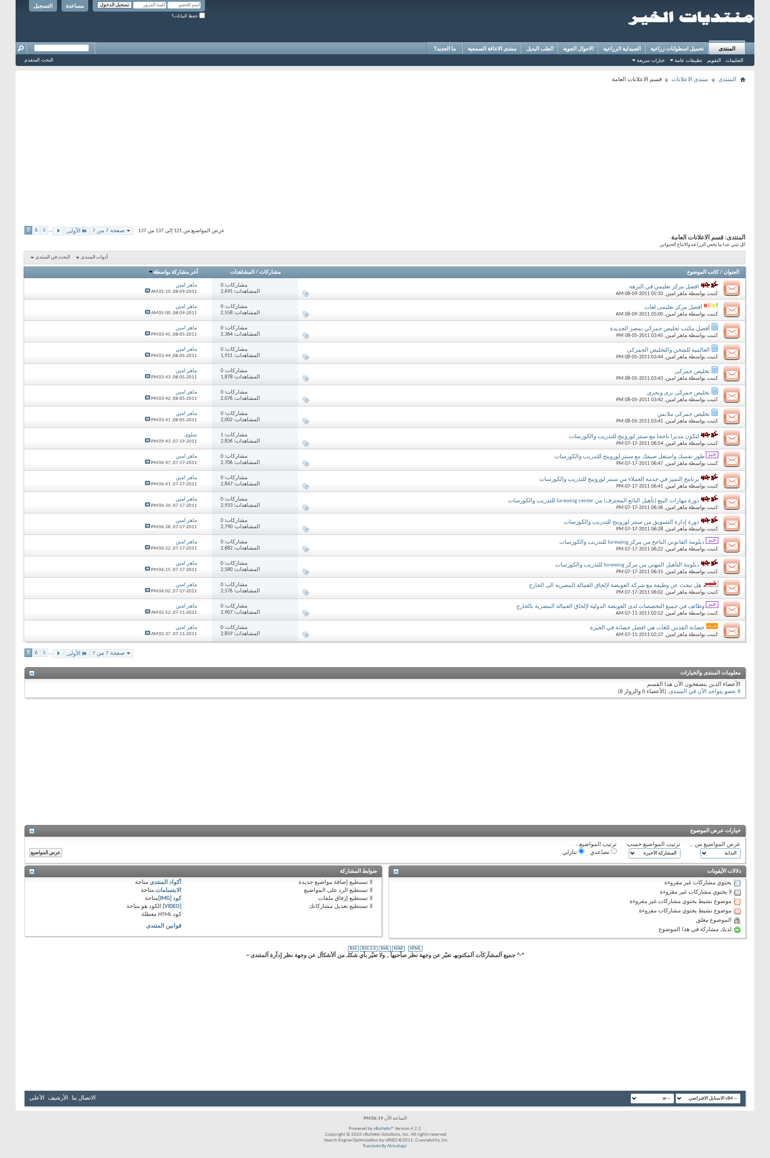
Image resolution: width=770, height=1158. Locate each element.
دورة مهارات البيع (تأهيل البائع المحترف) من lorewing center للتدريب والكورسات (603, 501)
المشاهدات (242, 272)
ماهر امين (676, 293)
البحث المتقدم (39, 59)
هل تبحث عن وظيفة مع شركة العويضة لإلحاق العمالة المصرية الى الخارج (615, 585)
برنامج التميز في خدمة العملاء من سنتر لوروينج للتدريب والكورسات (619, 479)
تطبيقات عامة (688, 60)
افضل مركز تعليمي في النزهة (664, 287)
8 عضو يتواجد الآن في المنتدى (705, 691)
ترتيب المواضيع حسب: (653, 844)
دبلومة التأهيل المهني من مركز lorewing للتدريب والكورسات (627, 565)
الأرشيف (58, 1098)
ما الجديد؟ (445, 48)
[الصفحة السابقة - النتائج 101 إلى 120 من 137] (58, 231)
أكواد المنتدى (165, 882)
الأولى (73, 231)
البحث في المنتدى (52, 257)
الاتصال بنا (84, 1098)
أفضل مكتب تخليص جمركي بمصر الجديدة (660, 329)
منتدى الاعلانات (690, 79)
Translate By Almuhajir (385, 1146)
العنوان (731, 272)
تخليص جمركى (692, 371)
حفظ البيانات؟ (185, 15)
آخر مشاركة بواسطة (175, 272)
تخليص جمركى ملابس (683, 414)
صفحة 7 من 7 (108, 231)
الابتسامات (168, 890)
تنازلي (570, 852)
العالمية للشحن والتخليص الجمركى (668, 350)
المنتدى (727, 48)
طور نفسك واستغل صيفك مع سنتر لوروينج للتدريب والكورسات (629, 457)
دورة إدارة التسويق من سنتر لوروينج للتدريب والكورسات (631, 522)
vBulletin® (383, 1128)
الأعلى (37, 1098)
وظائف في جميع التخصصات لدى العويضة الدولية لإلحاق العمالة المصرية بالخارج (610, 606)
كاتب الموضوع (703, 272)
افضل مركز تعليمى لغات (673, 307)
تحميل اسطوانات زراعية (677, 48)
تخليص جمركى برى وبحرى (678, 393)
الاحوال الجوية (578, 48)
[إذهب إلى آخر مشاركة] (147, 291)
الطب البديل (539, 48)
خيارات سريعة (651, 60)
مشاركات (270, 272)
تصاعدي (600, 852)
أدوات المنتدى (94, 257)
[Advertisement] (478, 148)
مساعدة (75, 6)
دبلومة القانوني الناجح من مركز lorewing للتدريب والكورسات (631, 542)
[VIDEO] (172, 906)
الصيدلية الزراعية (622, 48)
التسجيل (43, 6)
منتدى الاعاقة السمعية (492, 48)
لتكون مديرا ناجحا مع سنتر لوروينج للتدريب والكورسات (634, 436)
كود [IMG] (169, 898)
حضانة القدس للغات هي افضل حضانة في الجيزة (647, 628)
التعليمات (734, 60)
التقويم (714, 60)
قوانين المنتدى (163, 926)
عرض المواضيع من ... (715, 844)
